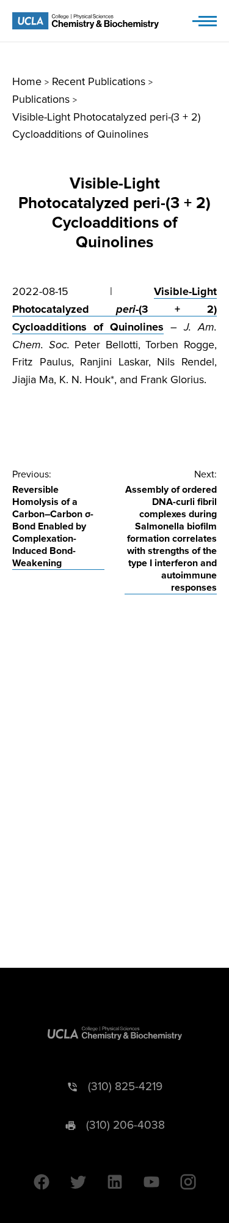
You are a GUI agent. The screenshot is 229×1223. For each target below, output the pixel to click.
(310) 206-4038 (125, 1125)
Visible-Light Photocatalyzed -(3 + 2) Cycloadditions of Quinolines (114, 309)
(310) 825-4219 (125, 1087)
